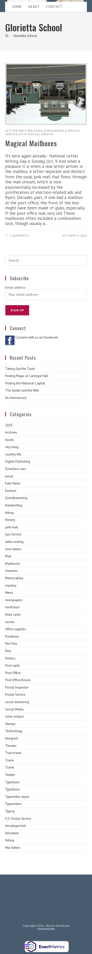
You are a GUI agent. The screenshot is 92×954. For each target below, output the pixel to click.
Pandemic (12, 636)
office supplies (15, 629)
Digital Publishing (17, 461)
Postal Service (15, 694)
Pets (8, 651)
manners (11, 571)
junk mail (11, 527)
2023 (8, 425)
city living (11, 447)
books (9, 440)
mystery (10, 585)
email (9, 476)
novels (10, 622)
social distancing (17, 702)
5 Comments (19, 235)
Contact (54, 7)
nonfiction (12, 607)
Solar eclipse (14, 716)
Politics (10, 658)
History (10, 520)
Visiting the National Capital (25, 383)
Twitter (10, 775)
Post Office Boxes (18, 680)
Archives (11, 432)
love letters (13, 549)
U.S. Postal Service (37, 134)
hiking (9, 512)
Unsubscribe (46, 929)
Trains (9, 760)
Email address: (15, 287)
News (9, 592)
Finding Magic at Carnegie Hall (26, 376)
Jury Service (13, 534)
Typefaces (12, 782)
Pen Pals (11, 643)
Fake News (13, 483)
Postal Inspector (16, 687)
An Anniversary (15, 398)
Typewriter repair (17, 797)
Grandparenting (16, 498)
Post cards (12, 665)
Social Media (14, 709)
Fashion (10, 491)
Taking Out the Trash (20, 369)
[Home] (6, 36)
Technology (13, 731)
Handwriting (13, 505)
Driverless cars (15, 469)
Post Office (13, 673)
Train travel (13, 753)
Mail (39, 130)
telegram (11, 738)
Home (17, 7)
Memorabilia (14, 578)
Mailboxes (55, 130)
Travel (9, 767)
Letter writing (19, 130)
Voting (9, 840)
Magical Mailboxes (31, 143)
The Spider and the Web (22, 390)
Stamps (10, 724)
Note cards (13, 614)
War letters (12, 847)
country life (13, 454)
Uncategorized (15, 826)
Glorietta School (25, 36)
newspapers (13, 600)
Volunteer (12, 833)
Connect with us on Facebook (36, 337)
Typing (10, 811)
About (34, 7)
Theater (11, 746)
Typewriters (13, 804)
